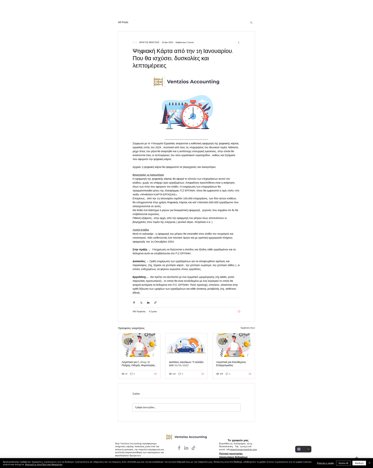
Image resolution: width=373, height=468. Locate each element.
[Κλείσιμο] (369, 463)
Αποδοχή (359, 463)
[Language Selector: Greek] (303, 449)
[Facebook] (179, 448)
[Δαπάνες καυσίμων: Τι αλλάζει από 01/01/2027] (187, 345)
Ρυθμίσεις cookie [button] (325, 463)
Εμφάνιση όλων (248, 328)
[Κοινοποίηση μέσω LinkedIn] (148, 302)
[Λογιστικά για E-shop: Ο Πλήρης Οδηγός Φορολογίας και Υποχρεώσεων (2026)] (139, 345)
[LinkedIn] (186, 448)
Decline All (343, 463)
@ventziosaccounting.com (243, 449)
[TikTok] (193, 448)
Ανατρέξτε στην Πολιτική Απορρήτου (43, 464)
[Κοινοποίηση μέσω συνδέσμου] (155, 302)
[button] (251, 22)
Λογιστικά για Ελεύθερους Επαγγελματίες (231, 363)
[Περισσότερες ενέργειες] (238, 42)
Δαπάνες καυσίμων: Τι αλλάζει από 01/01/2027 (186, 363)
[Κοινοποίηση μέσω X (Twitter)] (141, 302)
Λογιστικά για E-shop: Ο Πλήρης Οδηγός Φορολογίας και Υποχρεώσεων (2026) (138, 363)
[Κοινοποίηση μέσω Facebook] (134, 302)
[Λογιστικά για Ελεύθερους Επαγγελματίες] (234, 345)
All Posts (123, 22)
